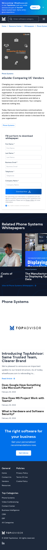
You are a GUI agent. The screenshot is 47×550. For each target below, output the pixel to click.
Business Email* (11, 162)
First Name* (10, 144)
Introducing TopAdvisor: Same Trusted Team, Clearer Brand (23, 357)
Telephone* (9, 171)
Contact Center (8, 506)
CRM (4, 514)
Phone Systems (7, 74)
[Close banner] (43, 7)
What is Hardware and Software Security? (23, 412)
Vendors (5, 481)
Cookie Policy (22, 481)
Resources (6, 485)
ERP (3, 518)
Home (4, 473)
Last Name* (10, 153)
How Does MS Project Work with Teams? (23, 399)
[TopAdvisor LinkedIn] (3, 543)
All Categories (8, 522)
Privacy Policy (30, 200)
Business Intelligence (10, 510)
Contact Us (6, 477)
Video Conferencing (10, 502)
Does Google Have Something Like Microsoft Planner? (21, 386)
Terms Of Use (22, 477)
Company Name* (12, 181)
